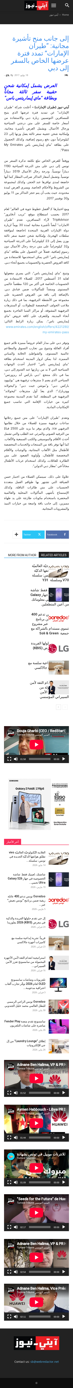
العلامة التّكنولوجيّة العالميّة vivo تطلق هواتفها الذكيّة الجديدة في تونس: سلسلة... (27, 856)
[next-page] (58, 707)
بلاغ (7, 75)
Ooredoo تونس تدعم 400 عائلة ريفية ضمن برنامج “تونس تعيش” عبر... (26, 900)
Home (65, 14)
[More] (17, 534)
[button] (53, 5)
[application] (36, 744)
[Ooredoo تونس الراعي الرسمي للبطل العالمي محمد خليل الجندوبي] (59, 1007)
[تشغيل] (64, 759)
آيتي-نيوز (53, 14)
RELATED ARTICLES (54, 555)
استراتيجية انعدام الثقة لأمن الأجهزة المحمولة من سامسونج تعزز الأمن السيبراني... (24, 962)
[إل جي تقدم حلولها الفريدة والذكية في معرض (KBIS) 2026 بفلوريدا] (59, 648)
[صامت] (16, 759)
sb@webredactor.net (44, 1362)
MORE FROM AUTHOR (22, 555)
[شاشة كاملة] (9, 759)
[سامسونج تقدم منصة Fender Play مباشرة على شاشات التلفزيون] (59, 1026)
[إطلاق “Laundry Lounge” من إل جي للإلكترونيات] (59, 1046)
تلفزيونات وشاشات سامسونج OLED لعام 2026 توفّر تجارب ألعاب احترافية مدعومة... (25, 984)
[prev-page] (65, 707)
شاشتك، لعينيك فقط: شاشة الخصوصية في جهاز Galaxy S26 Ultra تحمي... (26, 878)
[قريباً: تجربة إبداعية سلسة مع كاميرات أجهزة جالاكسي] (59, 668)
